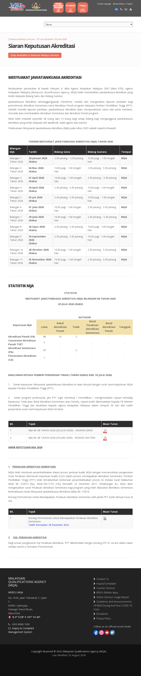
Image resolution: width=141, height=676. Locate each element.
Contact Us (102, 579)
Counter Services (105, 588)
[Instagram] (101, 632)
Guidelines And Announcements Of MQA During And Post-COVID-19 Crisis (113, 605)
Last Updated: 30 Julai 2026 (53, 39)
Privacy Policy (103, 618)
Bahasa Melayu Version (22, 39)
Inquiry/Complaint (105, 583)
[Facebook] (96, 632)
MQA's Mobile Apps (106, 592)
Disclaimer (101, 613)
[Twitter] (112, 632)
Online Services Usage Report (112, 597)
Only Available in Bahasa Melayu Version (34, 55)
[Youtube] (107, 632)
